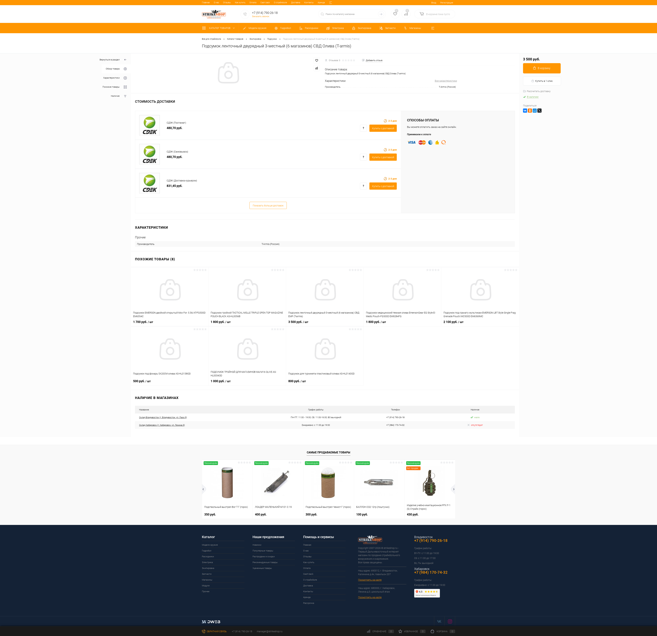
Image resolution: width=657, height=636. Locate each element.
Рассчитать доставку (539, 91)
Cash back (265, 2)
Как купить (240, 2)
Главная (206, 2)
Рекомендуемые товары (265, 562)
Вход (433, 2)
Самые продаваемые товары (328, 452)
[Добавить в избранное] (317, 61)
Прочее (205, 591)
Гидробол (206, 550)
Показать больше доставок (268, 205)
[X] (539, 111)
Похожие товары (111, 87)
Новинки (257, 545)
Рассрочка (308, 603)
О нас (216, 2)
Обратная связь (216, 631)
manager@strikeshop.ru (269, 631)
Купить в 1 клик (544, 81)
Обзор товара (113, 69)
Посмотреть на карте (370, 579)
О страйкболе (280, 2)
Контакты (309, 2)
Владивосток (423, 537)
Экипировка (208, 568)
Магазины (207, 579)
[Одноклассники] (530, 111)
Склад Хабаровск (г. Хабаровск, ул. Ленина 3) (162, 425)
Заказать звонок (260, 16)
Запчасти (206, 574)
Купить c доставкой (383, 128)
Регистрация (446, 2)
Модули (206, 585)
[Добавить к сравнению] (317, 68)
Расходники (208, 556)
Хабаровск (421, 569)
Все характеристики (446, 80)
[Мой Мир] (535, 111)
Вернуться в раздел (110, 59)
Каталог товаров (220, 28)
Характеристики (111, 78)
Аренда (321, 2)
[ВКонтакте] (525, 111)
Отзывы (227, 2)
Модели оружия (210, 545)
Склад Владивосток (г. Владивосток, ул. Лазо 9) (163, 417)
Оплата (252, 2)
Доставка (295, 2)
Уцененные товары (262, 568)
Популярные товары (263, 550)
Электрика (207, 562)
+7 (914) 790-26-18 (241, 631)
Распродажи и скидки (264, 556)
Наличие (115, 96)
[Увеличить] (228, 73)
